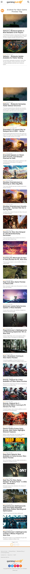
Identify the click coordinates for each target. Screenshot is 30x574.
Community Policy (5, 552)
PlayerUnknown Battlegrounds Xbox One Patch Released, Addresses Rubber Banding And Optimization (14, 508)
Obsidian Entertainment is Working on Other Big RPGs (13, 183)
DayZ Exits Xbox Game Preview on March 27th (14, 283)
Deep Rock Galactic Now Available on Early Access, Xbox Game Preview (14, 456)
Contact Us (3, 555)
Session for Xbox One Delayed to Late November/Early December (14, 233)
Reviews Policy (20, 551)
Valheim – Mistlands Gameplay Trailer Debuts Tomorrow (14, 105)
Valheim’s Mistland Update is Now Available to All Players (13, 31)
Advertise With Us (5, 557)
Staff (15, 555)
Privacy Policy (12, 551)
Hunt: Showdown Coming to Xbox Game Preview (13, 357)
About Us (10, 555)
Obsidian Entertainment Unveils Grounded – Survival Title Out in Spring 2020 (14, 208)
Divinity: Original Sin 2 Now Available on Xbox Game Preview (15, 380)
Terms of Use (4, 551)
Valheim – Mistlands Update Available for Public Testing (13, 57)
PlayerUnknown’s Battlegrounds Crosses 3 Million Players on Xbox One (15, 533)
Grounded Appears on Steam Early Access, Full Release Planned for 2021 (13, 156)
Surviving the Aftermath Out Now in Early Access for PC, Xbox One (15, 258)
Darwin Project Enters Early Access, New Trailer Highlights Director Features (14, 430)
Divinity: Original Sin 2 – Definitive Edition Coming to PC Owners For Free (14, 405)
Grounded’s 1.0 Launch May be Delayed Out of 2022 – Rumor (14, 130)
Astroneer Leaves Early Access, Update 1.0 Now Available (14, 307)
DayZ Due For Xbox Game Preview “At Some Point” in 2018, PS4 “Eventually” (15, 481)
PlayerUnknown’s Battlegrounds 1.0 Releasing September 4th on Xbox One (15, 331)
